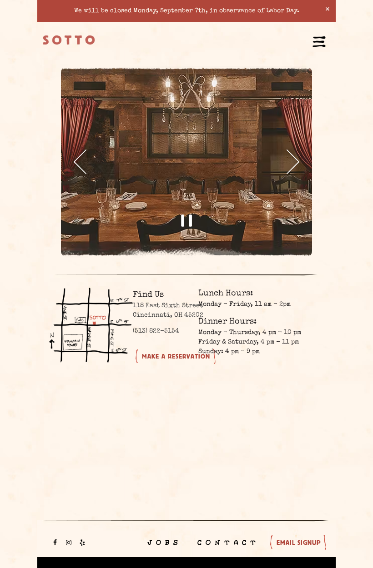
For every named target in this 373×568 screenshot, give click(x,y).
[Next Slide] (293, 161)
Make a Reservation (176, 356)
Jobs (163, 542)
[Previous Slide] (80, 161)
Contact (227, 542)
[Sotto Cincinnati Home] (69, 39)
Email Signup (299, 542)
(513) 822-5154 (156, 331)
